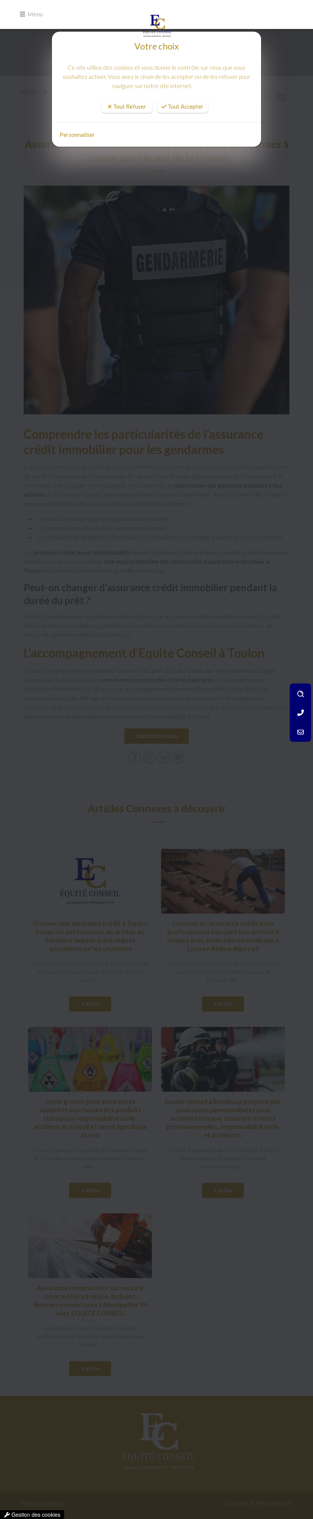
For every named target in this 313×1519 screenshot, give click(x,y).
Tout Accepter (184, 87)
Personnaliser (77, 134)
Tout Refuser (129, 87)
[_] (156, 21)
